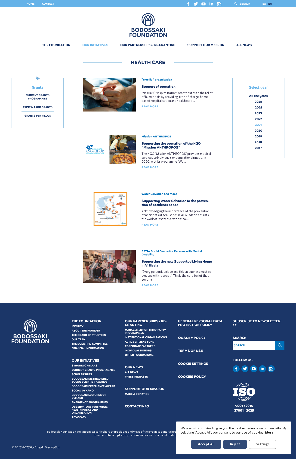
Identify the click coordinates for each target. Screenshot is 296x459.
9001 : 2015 (244, 406)
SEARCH (245, 3)
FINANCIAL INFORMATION (88, 348)
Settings (262, 444)
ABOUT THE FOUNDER (86, 330)
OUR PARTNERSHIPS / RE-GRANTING (147, 45)
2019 (258, 136)
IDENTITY (77, 326)
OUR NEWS (134, 367)
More (269, 432)
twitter (196, 5)
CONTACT (48, 3)
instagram (219, 5)
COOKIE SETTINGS (193, 364)
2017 (258, 148)
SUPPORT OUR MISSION (205, 45)
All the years (258, 96)
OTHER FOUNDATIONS (139, 355)
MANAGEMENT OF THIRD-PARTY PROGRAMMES (145, 331)
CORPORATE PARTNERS (140, 346)
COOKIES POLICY (192, 377)
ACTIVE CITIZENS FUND (139, 341)
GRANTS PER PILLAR (38, 115)
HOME (30, 3)
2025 (258, 107)
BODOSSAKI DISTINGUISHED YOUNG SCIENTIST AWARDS (90, 380)
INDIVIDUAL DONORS (138, 350)
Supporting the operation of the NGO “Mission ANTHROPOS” (171, 145)
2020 (258, 131)
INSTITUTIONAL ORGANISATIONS (146, 337)
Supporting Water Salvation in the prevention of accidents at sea (175, 203)
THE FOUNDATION (56, 45)
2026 (258, 102)
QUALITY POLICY (192, 338)
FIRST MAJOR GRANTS (37, 107)
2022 (258, 119)
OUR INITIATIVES (95, 45)
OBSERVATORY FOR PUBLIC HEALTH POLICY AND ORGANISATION (90, 409)
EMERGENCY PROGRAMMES (90, 402)
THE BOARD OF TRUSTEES (89, 335)
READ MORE (150, 106)
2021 (258, 125)
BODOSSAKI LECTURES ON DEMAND (89, 396)
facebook (188, 5)
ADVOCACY (79, 417)
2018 (258, 142)
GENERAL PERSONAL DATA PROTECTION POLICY (200, 323)
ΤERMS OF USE (190, 351)
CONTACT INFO (137, 406)
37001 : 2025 (244, 410)
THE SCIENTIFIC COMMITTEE (90, 343)
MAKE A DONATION (137, 394)
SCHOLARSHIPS (82, 374)
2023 (258, 113)
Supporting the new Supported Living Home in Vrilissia (177, 263)
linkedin (211, 4)
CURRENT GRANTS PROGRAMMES (37, 96)
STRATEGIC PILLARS (84, 365)
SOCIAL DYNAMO (83, 390)
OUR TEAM (79, 339)
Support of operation (159, 87)
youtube (203, 5)
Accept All (206, 444)
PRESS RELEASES (136, 376)
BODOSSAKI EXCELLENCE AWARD (93, 386)
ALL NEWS (244, 45)
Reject (235, 444)
